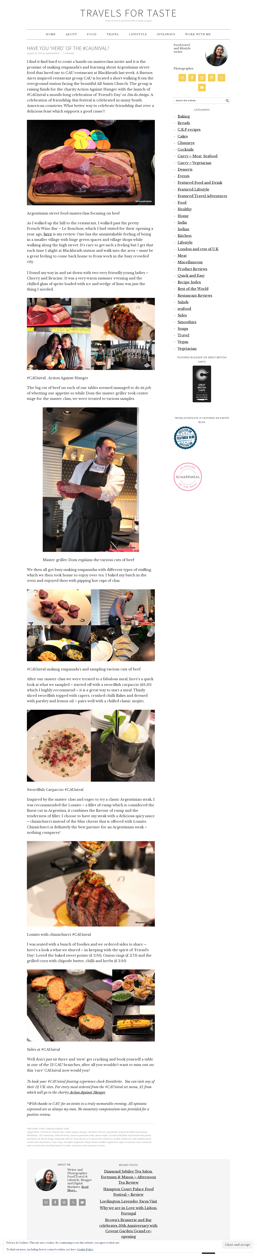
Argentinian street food (117, 1132)
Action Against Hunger (87, 1092)
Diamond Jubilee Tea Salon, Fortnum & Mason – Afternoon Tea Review (128, 1177)
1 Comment (68, 53)
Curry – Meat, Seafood (197, 156)
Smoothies (187, 322)
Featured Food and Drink (200, 183)
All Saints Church (96, 1132)
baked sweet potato (138, 1132)
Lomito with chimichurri (38, 1142)
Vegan (183, 342)
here (48, 234)
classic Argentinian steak (82, 1135)
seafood (184, 309)
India (182, 223)
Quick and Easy (191, 276)
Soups (183, 329)
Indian (183, 229)
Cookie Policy (85, 1249)
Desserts (185, 169)
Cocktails (186, 150)
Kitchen (185, 236)
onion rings (57, 1142)
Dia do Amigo (47, 1139)
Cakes (183, 136)
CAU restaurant (46, 1135)
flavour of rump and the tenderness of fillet (99, 1139)
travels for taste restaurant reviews (88, 1145)
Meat (182, 256)
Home (183, 216)
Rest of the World (193, 289)
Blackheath (32, 1135)
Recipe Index (189, 282)
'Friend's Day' (58, 1132)
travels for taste (133, 1142)
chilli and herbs (62, 1135)
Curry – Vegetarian (194, 163)
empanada (60, 1139)
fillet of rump (72, 1139)
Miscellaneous (190, 262)
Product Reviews (192, 269)
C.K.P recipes (189, 130)
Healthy (185, 209)
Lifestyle (185, 242)
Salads (183, 302)
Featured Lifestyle (54, 1128)
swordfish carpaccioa (74, 1142)
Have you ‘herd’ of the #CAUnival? (68, 48)
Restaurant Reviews (195, 296)
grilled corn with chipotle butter (136, 1139)
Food (66, 1128)
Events (42, 1128)
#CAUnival (45, 1132)
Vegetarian (187, 349)
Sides (182, 315)
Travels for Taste (128, 12)
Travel (183, 335)
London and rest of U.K (198, 249)
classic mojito (101, 1135)
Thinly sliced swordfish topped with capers (105, 1142)
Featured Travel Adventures (202, 196)
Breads (184, 123)
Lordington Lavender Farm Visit (128, 1201)
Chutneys (186, 143)
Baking (184, 116)
